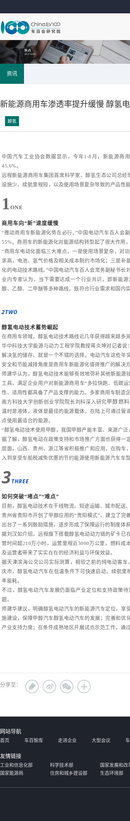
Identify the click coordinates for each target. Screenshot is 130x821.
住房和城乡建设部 (68, 773)
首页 (4, 740)
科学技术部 (61, 765)
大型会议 (101, 740)
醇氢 (12, 120)
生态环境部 (111, 773)
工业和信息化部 (16, 765)
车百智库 (33, 740)
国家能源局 (11, 773)
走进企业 (67, 740)
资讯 (12, 73)
